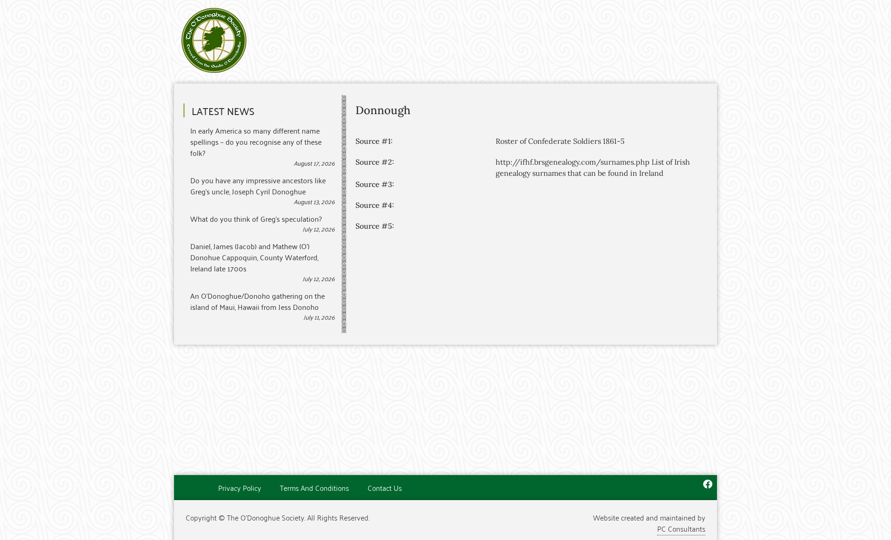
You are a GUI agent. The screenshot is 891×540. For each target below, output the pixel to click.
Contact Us (385, 487)
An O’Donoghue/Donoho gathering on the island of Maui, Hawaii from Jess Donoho (257, 301)
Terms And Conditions (314, 487)
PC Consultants (681, 528)
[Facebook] (707, 484)
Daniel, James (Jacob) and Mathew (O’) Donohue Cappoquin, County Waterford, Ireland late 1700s (254, 257)
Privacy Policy (239, 487)
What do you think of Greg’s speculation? (256, 218)
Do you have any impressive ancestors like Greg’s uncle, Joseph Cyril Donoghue (258, 186)
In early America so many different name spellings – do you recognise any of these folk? (256, 141)
